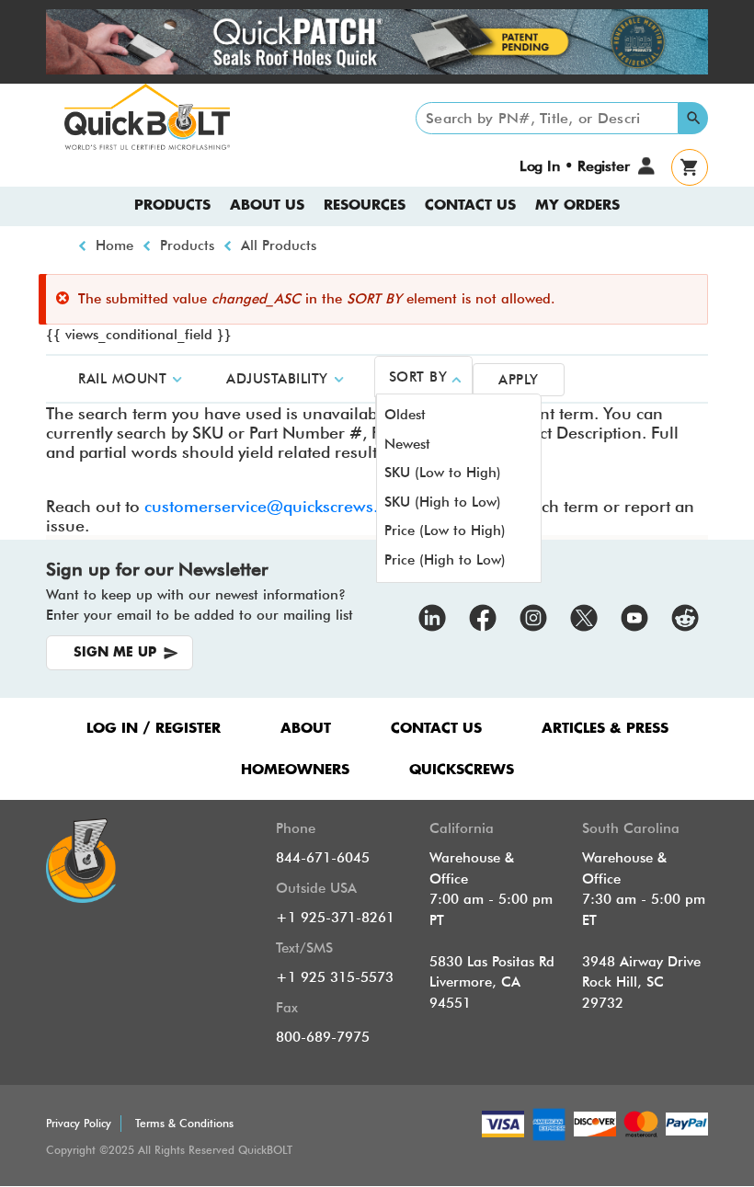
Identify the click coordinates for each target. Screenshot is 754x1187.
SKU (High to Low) (442, 502)
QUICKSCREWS (461, 770)
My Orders (577, 205)
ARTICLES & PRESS (605, 729)
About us (267, 205)
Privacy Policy (78, 1123)
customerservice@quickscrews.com (277, 506)
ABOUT (305, 729)
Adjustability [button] (277, 379)
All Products (278, 245)
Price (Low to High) (445, 530)
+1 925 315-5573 (335, 977)
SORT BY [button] (418, 377)
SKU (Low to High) (442, 472)
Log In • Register (575, 166)
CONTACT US (436, 729)
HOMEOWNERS (295, 770)
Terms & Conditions (184, 1123)
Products (172, 205)
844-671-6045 (323, 858)
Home (114, 245)
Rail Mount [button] (122, 379)
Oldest (405, 414)
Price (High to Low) (445, 560)
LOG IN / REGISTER (153, 729)
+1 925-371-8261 (335, 917)
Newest (407, 444)
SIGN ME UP (115, 652)
